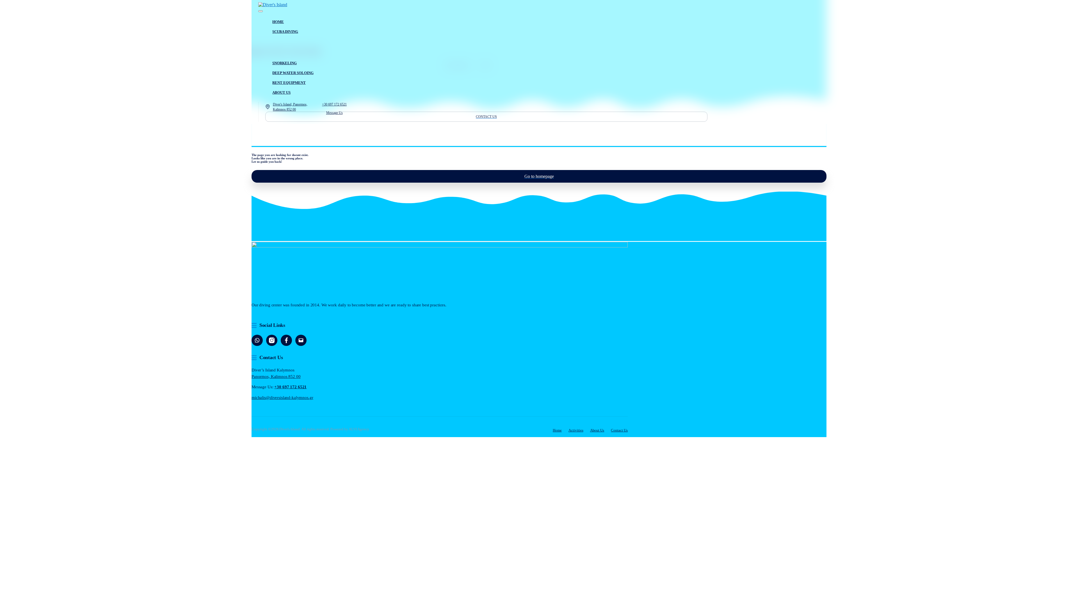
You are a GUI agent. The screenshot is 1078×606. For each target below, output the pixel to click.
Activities (575, 430)
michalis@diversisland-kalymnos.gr (282, 397)
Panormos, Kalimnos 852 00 (276, 376)
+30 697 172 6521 (290, 387)
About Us (597, 430)
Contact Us (619, 430)
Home (557, 430)
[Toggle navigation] (260, 11)
